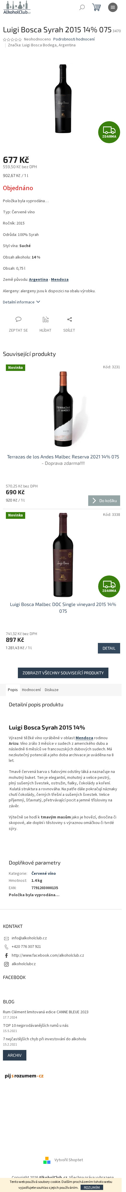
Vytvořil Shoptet (69, 1160)
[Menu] (113, 7)
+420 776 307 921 (26, 947)
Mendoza (60, 280)
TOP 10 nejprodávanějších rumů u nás (36, 1026)
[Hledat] (82, 7)
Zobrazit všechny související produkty (63, 672)
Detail (109, 648)
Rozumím (92, 1187)
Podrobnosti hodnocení (74, 39)
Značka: (42, 45)
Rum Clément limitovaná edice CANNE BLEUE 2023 (45, 1012)
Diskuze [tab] (52, 690)
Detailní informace (19, 302)
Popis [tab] (13, 690)
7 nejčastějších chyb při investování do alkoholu (44, 1039)
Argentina (38, 280)
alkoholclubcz (24, 964)
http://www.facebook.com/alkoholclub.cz (48, 955)
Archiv (15, 1055)
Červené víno (43, 874)
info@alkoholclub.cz (29, 938)
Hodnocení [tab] (31, 690)
